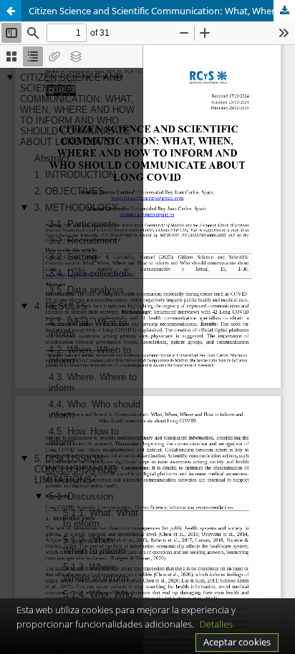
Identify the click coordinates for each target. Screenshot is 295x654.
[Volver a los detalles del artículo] (10, 10)
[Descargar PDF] (284, 10)
